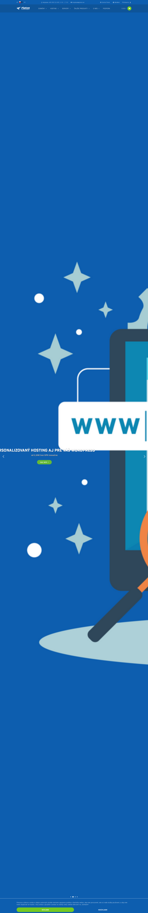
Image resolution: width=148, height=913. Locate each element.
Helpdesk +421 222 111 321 (55, 2)
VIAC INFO (44, 462)
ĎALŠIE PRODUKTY (81, 8)
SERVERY (65, 8)
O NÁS (95, 8)
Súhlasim (45, 910)
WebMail (117, 2)
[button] (3, 456)
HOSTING (53, 8)
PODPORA (106, 8)
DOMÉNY (41, 8)
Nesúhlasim (102, 910)
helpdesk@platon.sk (78, 2)
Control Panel (106, 2)
